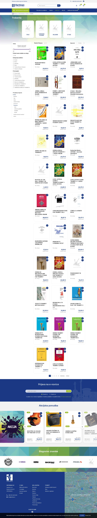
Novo (16, 61)
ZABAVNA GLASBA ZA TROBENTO (22, 87)
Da (15, 55)
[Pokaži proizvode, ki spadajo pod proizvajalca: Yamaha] (8, 462)
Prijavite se (45, 394)
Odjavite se (53, 394)
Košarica (34, 493)
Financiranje (35, 504)
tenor (15, 116)
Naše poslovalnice (23, 487)
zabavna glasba (18, 68)
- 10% (67, 412)
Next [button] (82, 427)
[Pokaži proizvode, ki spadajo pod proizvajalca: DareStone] (77, 462)
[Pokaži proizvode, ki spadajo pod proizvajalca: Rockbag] (36, 462)
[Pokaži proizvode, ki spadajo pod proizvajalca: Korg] (22, 462)
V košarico (47, 50)
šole (16, 65)
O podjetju (21, 489)
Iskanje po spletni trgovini (50, 487)
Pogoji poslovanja (36, 498)
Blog (46, 489)
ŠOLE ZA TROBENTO (19, 82)
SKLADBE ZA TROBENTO (20, 83)
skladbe (16, 63)
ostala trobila (17, 101)
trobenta (16, 105)
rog (14, 98)
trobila (14, 94)
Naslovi (34, 491)
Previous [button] (25, 427)
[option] (34, 427)
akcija (29, 426)
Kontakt (21, 493)
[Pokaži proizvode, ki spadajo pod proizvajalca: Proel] (63, 461)
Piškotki (34, 497)
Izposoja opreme (23, 491)
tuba (15, 99)
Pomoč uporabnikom (36, 502)
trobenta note (18, 76)
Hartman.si (15, 13)
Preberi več (88, 515)
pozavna (16, 103)
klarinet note (18, 75)
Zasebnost (34, 500)
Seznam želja (35, 495)
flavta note (17, 73)
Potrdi (82, 515)
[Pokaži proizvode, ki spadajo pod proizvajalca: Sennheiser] (49, 462)
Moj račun (34, 487)
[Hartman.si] (10, 478)
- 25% (86, 412)
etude (16, 59)
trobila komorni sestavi (20, 67)
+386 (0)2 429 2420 (76, 1)
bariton (15, 96)
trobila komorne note (20, 80)
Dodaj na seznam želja (47, 47)
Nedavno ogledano (49, 491)
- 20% (28, 412)
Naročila (34, 489)
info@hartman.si (11, 497)
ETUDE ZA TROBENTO (20, 85)
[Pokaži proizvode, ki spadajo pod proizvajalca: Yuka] (91, 462)
